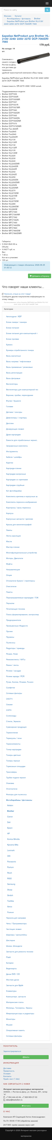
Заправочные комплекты (17, 445)
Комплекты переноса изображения (21, 502)
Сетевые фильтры (14, 693)
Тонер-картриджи (13, 749)
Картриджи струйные (15, 485)
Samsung (10, 884)
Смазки (9, 704)
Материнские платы (15, 1002)
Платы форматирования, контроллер (22, 614)
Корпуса (9, 513)
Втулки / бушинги (13, 400)
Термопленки (12, 732)
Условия (7, 1073)
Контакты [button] (27, 1106)
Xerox (9, 906)
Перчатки (10, 603)
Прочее (9, 631)
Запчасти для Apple (14, 985)
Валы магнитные (13, 355)
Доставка (7, 1068)
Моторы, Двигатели (14, 558)
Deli (8, 822)
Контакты (7, 1076)
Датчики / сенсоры (14, 412)
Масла (9, 541)
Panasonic (11, 861)
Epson (9, 827)
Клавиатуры (11, 991)
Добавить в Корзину (40, 276)
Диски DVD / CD (13, 974)
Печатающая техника (15, 608)
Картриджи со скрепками (17, 479)
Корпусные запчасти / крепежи (19, 518)
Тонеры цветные (13, 755)
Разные (10, 912)
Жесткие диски (12, 979)
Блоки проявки (12, 339)
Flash (8, 957)
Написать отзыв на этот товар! (17, 293)
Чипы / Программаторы (16, 923)
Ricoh (9, 872)
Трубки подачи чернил (16, 777)
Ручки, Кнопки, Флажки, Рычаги (19, 682)
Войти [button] (26, 1057)
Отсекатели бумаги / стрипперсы (20, 580)
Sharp (9, 889)
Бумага (9, 344)
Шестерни (10, 940)
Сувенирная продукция (16, 727)
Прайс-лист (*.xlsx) (11, 1078)
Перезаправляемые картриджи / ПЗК (22, 597)
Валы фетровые (13, 378)
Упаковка (10, 783)
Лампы (9, 530)
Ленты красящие (13, 535)
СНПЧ (8, 710)
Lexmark (10, 850)
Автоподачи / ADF (14, 316)
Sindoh (9, 895)
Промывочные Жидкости (17, 625)
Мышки (9, 1024)
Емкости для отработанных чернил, (21, 440)
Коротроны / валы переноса (18, 507)
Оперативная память (15, 1030)
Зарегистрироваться (12, 1051)
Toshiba (10, 901)
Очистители (11, 586)
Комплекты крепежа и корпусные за (21, 496)
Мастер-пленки (12, 547)
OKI (8, 856)
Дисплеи (10, 423)
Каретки (9, 462)
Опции (9, 575)
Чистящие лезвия (13, 929)
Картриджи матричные (16, 473)
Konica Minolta (13, 839)
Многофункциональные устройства (21, 552)
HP (8, 833)
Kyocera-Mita (12, 844)
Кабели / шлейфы (14, 457)
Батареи (9, 962)
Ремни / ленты (12, 665)
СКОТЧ (9, 698)
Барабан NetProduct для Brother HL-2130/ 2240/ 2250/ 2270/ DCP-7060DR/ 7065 (31, 303)
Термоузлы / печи (14, 738)
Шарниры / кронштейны (16, 934)
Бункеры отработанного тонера (20, 350)
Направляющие (13, 569)
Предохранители (13, 620)
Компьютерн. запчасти (16, 996)
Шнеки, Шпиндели (14, 946)
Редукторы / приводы (15, 648)
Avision (9, 805)
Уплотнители (11, 788)
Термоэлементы (13, 743)
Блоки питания (12, 327)
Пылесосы (10, 642)
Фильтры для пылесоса (16, 794)
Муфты (9, 563)
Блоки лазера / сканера (16, 322)
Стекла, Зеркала (13, 721)
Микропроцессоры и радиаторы (20, 1013)
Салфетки (10, 687)
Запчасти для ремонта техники (19, 951)
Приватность (8, 1070)
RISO (9, 878)
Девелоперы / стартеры (16, 417)
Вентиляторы (12, 383)
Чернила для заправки (16, 917)
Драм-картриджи (13, 434)
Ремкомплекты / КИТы (15, 659)
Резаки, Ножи (12, 653)
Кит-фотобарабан (14, 490)
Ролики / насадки (13, 670)
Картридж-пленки (13, 468)
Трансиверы (11, 771)
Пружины (10, 637)
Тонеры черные (13, 760)
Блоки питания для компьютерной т (21, 333)
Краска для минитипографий (18, 524)
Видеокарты (11, 968)
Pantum (10, 867)
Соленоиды (11, 715)
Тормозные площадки (15, 766)
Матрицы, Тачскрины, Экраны (19, 1007)
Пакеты (9, 592)
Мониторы (10, 1019)
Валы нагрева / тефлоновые (18, 361)
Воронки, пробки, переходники (19, 395)
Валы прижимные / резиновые (19, 367)
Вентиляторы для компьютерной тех (22, 389)
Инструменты (12, 451)
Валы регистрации (14, 372)
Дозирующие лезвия (15, 428)
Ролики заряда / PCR (15, 676)
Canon (9, 816)
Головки (9, 406)
